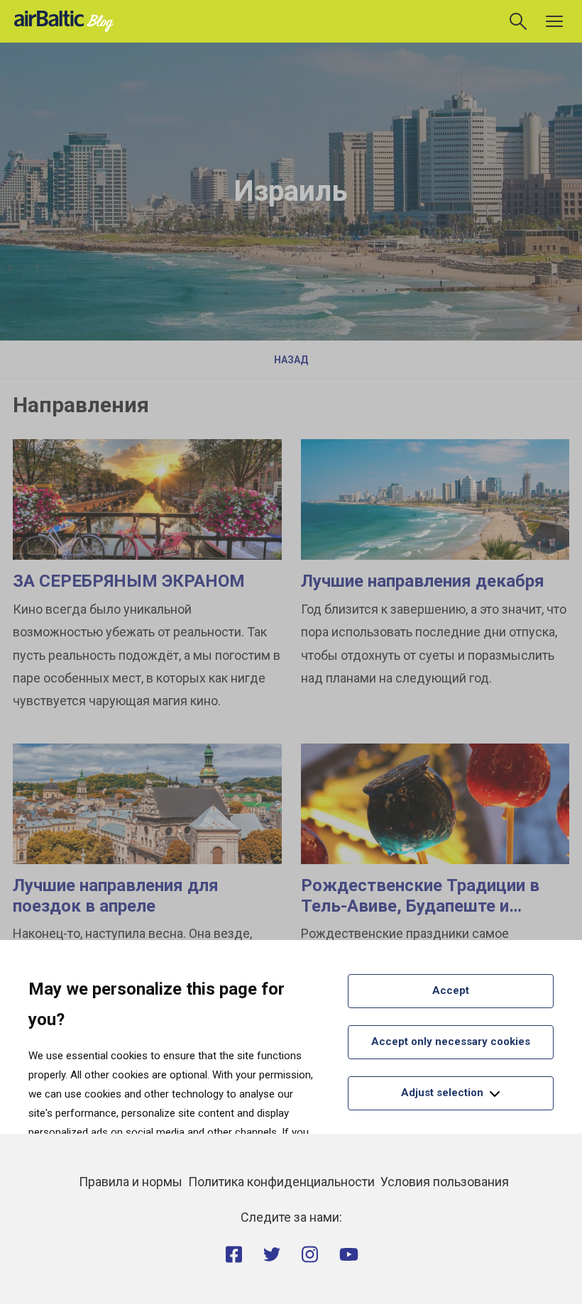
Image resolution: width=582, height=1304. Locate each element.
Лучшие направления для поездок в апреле (116, 895)
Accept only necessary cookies (450, 1041)
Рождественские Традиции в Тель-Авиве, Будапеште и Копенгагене (420, 905)
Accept (450, 990)
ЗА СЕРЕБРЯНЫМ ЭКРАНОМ (129, 581)
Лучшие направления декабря (422, 581)
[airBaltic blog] (67, 20)
